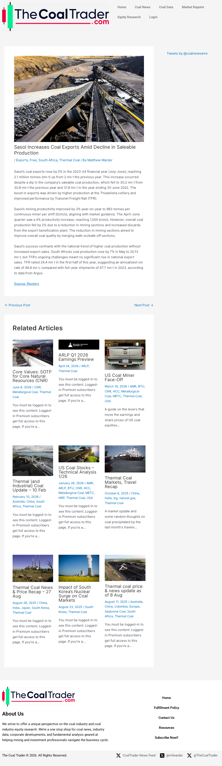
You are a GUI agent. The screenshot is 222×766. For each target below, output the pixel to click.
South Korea (40, 608)
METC (117, 396)
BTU (141, 386)
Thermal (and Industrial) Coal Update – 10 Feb (29, 486)
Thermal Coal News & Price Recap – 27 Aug (33, 592)
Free (33, 160)
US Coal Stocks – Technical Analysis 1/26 (77, 472)
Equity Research (129, 17)
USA (108, 401)
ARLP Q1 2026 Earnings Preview (76, 357)
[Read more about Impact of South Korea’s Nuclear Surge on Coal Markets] (79, 568)
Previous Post (17, 305)
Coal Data (166, 7)
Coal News (142, 7)
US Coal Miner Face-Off (119, 377)
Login (153, 17)
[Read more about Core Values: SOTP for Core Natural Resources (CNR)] (33, 353)
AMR (133, 386)
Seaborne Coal (115, 611)
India (108, 498)
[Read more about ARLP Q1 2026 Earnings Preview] (79, 344)
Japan (25, 608)
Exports (22, 160)
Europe (134, 606)
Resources (166, 728)
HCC (116, 391)
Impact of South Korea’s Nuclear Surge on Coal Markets (75, 594)
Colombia (121, 606)
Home (122, 7)
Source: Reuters (26, 284)
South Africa (48, 160)
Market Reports (193, 7)
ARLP (85, 366)
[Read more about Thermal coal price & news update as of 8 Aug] (125, 568)
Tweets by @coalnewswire (187, 53)
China (30, 501)
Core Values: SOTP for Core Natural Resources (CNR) (32, 376)
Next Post (143, 305)
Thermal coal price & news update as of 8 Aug (124, 591)
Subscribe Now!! (166, 738)
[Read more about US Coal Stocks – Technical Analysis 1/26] (79, 454)
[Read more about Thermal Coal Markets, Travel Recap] (125, 458)
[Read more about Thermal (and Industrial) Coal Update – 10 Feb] (33, 460)
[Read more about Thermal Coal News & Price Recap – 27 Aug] (33, 568)
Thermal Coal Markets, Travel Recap (120, 482)
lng (115, 498)
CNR (37, 387)
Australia (19, 501)
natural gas (127, 498)
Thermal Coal (69, 160)
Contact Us (166, 718)
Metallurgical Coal (25, 392)
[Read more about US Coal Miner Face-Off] (125, 354)
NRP (62, 498)
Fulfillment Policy (166, 708)
